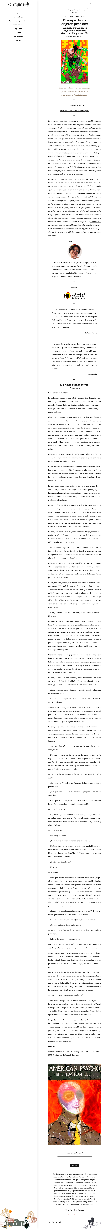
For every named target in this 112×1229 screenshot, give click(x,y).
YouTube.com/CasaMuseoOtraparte (74, 110)
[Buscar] (91, 4)
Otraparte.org (64, 9)
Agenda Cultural (74, 9)
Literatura (84, 9)
